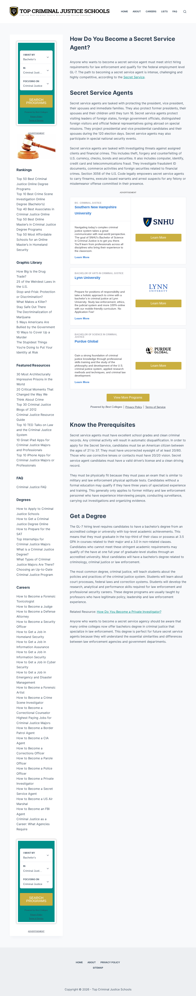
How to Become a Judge (34, 606)
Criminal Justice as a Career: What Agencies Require (33, 824)
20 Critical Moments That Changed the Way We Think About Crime (34, 394)
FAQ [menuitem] (174, 11)
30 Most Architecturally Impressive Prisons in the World (34, 379)
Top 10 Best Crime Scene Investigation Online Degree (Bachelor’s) (34, 199)
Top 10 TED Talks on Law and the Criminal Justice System (34, 430)
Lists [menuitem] (164, 11)
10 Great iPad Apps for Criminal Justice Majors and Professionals (33, 445)
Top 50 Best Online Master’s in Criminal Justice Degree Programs (36, 224)
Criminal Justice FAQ (31, 487)
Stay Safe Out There (31, 307)
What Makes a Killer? (31, 302)
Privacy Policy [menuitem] (110, 962)
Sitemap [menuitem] (98, 967)
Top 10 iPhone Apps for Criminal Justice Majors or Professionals (35, 460)
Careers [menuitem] (151, 11)
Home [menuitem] (124, 11)
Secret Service (134, 77)
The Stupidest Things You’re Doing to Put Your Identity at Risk (34, 347)
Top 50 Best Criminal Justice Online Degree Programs (32, 184)
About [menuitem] (137, 11)
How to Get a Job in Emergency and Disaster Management (34, 677)
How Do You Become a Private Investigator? (129, 612)
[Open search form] (184, 11)
